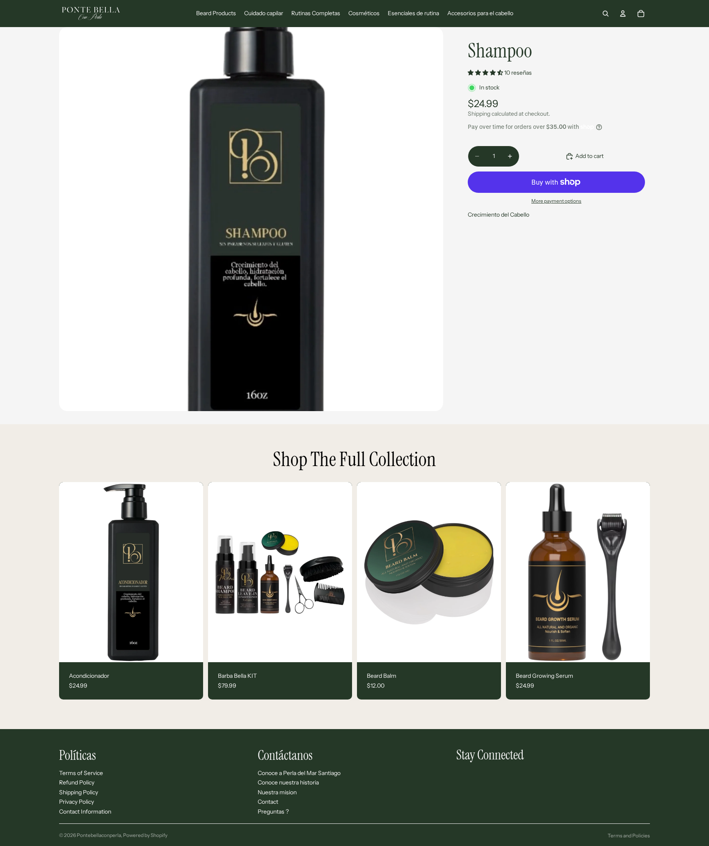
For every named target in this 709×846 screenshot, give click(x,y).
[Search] (606, 14)
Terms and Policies (629, 835)
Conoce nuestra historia (288, 782)
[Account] (623, 14)
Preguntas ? (273, 811)
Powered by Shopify (145, 835)
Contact (268, 801)
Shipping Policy (78, 792)
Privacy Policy (76, 801)
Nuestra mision (277, 792)
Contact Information (85, 811)
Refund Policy (76, 782)
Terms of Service (81, 773)
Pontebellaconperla (99, 835)
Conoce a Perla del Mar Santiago (299, 773)
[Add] (190, 649)
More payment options (556, 201)
